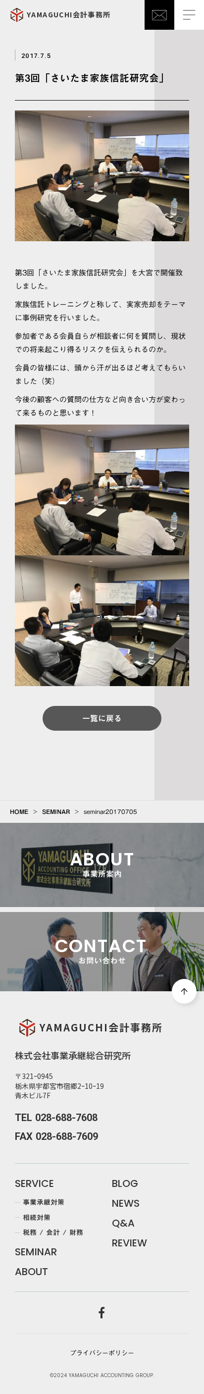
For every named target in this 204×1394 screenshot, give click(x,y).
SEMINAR (56, 811)
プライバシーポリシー (102, 1352)
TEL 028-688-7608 (56, 1118)
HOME (19, 811)
